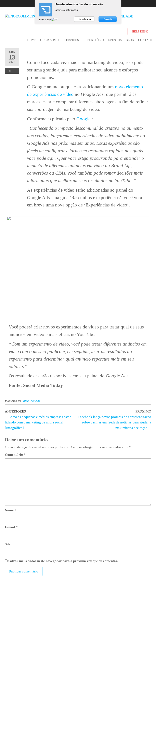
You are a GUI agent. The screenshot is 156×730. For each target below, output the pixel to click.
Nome (10, 510)
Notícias (35, 400)
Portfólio (95, 40)
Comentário (15, 455)
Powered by (45, 19)
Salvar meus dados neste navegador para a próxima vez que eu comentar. (63, 561)
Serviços (71, 40)
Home (31, 40)
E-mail (11, 527)
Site (8, 544)
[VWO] (55, 19)
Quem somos (50, 40)
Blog (130, 40)
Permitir (108, 19)
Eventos (115, 40)
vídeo (68, 94)
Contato (145, 40)
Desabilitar (84, 19)
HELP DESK (140, 31)
